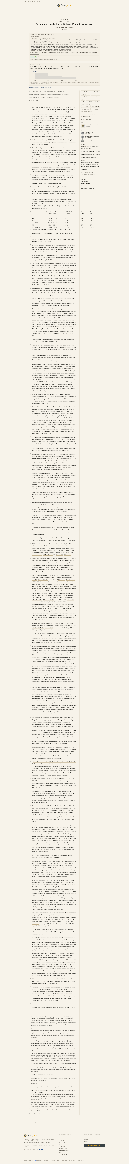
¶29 (31, 502)
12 (29, 1102)
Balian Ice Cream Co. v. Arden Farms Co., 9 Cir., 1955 (59, 791)
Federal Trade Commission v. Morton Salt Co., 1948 (44, 1090)
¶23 (31, 394)
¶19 (31, 308)
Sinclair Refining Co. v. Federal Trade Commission (49, 606)
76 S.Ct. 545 (52, 602)
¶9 (31, 211)
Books (59, 10)
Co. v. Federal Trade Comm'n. (53, 1098)
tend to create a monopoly (47, 189)
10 (70, 876)
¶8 (31, 199)
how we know (58, 56)
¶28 (31, 492)
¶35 (31, 575)
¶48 (31, 855)
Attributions (64, 1160)
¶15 (31, 263)
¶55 (31, 986)
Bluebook (97, 101)
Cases (25, 10)
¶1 (31, 107)
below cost (48, 768)
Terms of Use (72, 1160)
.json (36, 1122)
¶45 (31, 790)
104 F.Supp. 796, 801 (48, 600)
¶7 (31, 186)
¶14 (31, 255)
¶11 (31, 233)
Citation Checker (63, 1154)
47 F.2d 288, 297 (47, 597)
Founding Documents (64, 1150)
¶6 (31, 182)
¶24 (31, 406)
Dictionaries (51, 10)
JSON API (86, 1141)
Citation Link (89, 101)
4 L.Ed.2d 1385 (51, 109)
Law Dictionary (62, 1141)
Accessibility (38, 1160)
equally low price (47, 981)
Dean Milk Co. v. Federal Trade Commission (75, 42)
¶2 (31, 139)
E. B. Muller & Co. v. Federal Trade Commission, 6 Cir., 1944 (50, 762)
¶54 (31, 978)
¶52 (31, 929)
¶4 (31, 162)
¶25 (31, 436)
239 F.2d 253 (41, 619)
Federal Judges (62, 1142)
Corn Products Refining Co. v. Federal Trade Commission (70, 52)
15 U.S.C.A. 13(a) (35, 1014)
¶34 (31, 558)
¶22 (31, 355)
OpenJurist (31, 16)
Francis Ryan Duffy (90, 132)
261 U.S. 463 (45, 608)
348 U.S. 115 (59, 730)
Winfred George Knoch (90, 140)
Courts (37, 10)
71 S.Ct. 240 (59, 555)
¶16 (31, 275)
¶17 (31, 288)
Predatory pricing (85, 183)
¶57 (31, 1007)
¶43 (31, 761)
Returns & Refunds (54, 1160)
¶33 (31, 543)
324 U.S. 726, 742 (65, 1098)
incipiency (83, 179)
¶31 (31, 527)
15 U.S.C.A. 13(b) (35, 1113)
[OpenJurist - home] (64, 5)
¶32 (31, 537)
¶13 (31, 244)
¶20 (31, 339)
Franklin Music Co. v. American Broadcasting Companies (59, 50)
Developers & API (88, 1137)
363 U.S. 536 (71, 107)
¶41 (31, 729)
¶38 (31, 645)
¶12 (31, 236)
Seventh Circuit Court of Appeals (64, 27)
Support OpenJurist (94, 1145)
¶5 (31, 174)
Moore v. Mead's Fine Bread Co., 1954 (44, 730)
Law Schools (62, 1146)
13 (49, 952)
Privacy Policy (80, 1160)
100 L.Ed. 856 (61, 602)
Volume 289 (37, 16)
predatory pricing (46, 720)
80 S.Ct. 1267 (43, 109)
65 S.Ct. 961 (40, 628)
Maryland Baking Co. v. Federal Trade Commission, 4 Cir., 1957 (51, 747)
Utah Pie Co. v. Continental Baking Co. (85, 66)
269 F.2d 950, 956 (51, 808)
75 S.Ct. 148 (66, 730)
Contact (46, 1160)
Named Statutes (63, 1148)
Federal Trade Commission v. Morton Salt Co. (45, 52)
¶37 (31, 633)
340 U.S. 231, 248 (48, 555)
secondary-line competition (87, 186)
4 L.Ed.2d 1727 (43, 810)
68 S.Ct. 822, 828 (69, 1090)
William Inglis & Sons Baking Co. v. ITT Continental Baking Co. (45, 68)
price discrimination (86, 185)
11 (36, 886)
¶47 (31, 824)
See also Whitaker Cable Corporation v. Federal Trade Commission (56, 617)
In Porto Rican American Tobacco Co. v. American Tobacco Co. (49, 778)
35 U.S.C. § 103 (71, 1007)
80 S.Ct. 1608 (70, 580)
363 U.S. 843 (61, 580)
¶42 (31, 746)
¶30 (31, 514)
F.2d (42, 16)
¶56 (31, 1003)
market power (43, 819)
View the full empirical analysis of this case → (40, 87)
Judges (43, 10)
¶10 (31, 229)
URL (83, 101)
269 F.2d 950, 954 (43, 580)
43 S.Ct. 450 (53, 608)
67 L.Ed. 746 (61, 608)
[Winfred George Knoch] (82, 140)
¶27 (31, 472)
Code (31, 10)
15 (50, 548)
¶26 (31, 453)
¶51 (31, 912)
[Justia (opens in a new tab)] (42, 1149)
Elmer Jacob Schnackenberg (92, 136)
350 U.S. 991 (44, 602)
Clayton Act (56, 743)
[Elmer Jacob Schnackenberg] (82, 137)
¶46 (31, 805)
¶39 (31, 687)
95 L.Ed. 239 (67, 555)
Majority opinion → (89, 137)
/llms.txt (86, 1139)
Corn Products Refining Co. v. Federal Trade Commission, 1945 (55, 625)
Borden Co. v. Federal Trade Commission (56, 42)
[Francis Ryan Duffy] (82, 133)
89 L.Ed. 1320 (49, 628)
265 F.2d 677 (52, 107)
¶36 (31, 623)
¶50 (31, 880)
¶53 (31, 937)
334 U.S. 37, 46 (60, 1090)
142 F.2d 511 (72, 762)
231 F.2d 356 (70, 600)
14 (71, 978)
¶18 (31, 298)
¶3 (31, 147)
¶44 (31, 778)
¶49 (31, 860)
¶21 (31, 344)
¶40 (31, 717)
